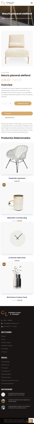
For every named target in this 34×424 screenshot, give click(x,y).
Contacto (4, 352)
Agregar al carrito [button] (17, 161)
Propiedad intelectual (7, 383)
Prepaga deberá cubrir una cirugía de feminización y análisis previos (19, 407)
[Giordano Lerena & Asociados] (8, 3)
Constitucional (6, 371)
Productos (10, 18)
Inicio (3, 18)
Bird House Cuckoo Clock (17, 297)
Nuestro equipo (6, 342)
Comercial (5, 368)
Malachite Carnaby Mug (17, 218)
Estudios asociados (7, 345)
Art (2, 72)
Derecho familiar (6, 374)
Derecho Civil (5, 365)
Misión (4, 336)
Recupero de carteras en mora (10, 380)
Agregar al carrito (23, 103)
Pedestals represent (17, 178)
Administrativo (6, 361)
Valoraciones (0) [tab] (9, 117)
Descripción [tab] (8, 113)
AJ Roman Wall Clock (17, 258)
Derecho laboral (6, 377)
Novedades (5, 348)
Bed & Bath (6, 72)
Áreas (3, 339)
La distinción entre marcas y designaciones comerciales (16, 394)
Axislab (28, 422)
